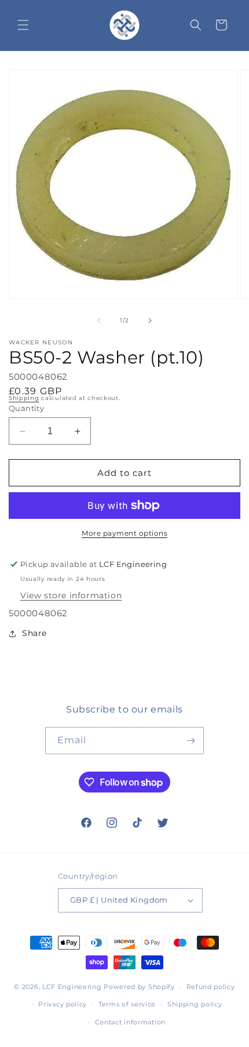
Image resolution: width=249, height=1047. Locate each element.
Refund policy (210, 987)
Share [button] (34, 633)
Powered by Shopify (139, 987)
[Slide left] (99, 320)
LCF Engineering (72, 987)
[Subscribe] (190, 740)
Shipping (24, 398)
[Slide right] (150, 320)
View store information (71, 595)
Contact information (130, 1022)
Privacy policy (62, 1004)
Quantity (26, 408)
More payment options (124, 533)
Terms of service (127, 1004)
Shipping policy (194, 1004)
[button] (23, 25)
